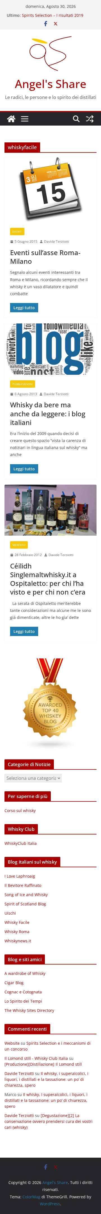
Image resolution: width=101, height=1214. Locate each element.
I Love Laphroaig (19, 876)
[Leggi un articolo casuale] (90, 119)
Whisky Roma (16, 931)
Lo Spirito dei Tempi (23, 1001)
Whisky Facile (16, 922)
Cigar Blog (14, 982)
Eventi (17, 231)
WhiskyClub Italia (20, 843)
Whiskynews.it (17, 941)
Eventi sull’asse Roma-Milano (45, 257)
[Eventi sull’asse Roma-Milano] (50, 189)
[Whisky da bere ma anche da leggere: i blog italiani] (50, 348)
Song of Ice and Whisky (26, 894)
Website (12, 1043)
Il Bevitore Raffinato (22, 885)
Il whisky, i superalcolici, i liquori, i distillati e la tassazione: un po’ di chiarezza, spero (46, 1079)
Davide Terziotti (56, 241)
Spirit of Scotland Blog (25, 904)
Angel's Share (50, 83)
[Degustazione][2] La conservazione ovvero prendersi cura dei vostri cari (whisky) (48, 1121)
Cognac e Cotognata (23, 992)
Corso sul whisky (20, 810)
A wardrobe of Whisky (24, 973)
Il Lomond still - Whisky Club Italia (36, 1058)
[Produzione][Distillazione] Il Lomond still (43, 1064)
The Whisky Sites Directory (29, 1010)
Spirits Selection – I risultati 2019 (52, 15)
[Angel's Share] (11, 119)
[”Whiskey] (50, 662)
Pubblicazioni (22, 384)
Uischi (10, 913)
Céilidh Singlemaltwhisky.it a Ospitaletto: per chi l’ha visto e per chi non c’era (48, 579)
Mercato (19, 545)
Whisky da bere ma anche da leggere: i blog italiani (47, 413)
